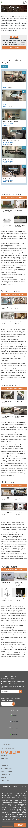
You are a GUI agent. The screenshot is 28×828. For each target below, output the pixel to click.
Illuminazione (8, 790)
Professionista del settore (8, 681)
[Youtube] (18, 752)
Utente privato (20, 681)
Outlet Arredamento (7, 768)
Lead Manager (5, 781)
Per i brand (4, 765)
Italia (3, 704)
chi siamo (4, 755)
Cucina (15, 786)
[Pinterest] (6, 752)
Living (21, 790)
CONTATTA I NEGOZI (14, 47)
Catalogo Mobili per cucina (14, 485)
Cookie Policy (11, 771)
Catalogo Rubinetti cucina (14, 570)
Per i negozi (4, 777)
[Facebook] (2, 752)
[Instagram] (14, 752)
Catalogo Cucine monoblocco (14, 388)
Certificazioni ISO (6, 762)
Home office (23, 786)
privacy (3, 771)
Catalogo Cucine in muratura (14, 294)
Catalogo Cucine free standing (14, 197)
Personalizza (7, 825)
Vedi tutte (5, 66)
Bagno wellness (6, 786)
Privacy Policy (21, 819)
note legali (4, 759)
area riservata (5, 774)
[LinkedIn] (10, 752)
